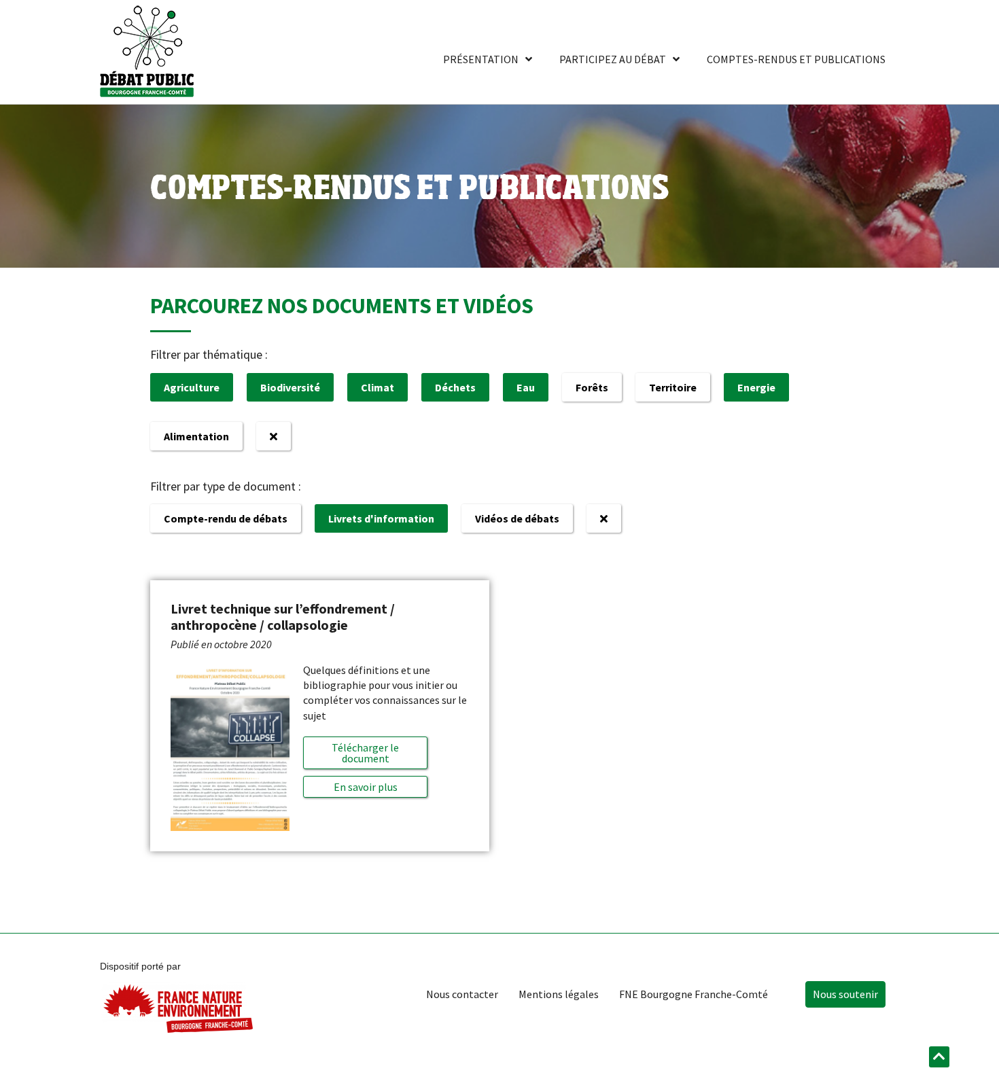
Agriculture (192, 387)
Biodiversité (290, 387)
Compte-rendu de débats (225, 518)
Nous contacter (462, 994)
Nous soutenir (845, 994)
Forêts (592, 387)
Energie (756, 387)
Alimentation (196, 436)
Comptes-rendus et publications (796, 59)
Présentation (481, 59)
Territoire (673, 387)
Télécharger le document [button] (365, 753)
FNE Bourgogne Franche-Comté (693, 994)
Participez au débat (612, 59)
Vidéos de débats (517, 518)
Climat (377, 387)
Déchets (455, 387)
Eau (525, 387)
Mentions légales (559, 994)
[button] (365, 787)
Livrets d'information (381, 518)
